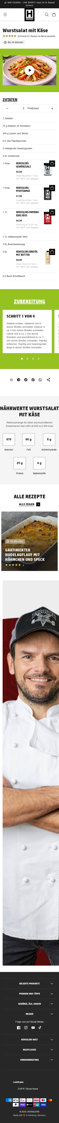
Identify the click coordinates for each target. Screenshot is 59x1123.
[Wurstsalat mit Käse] (29, 70)
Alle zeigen (26, 504)
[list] (29, 541)
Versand (34, 178)
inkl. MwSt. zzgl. (23, 178)
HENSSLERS (33, 1112)
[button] (5, 14)
